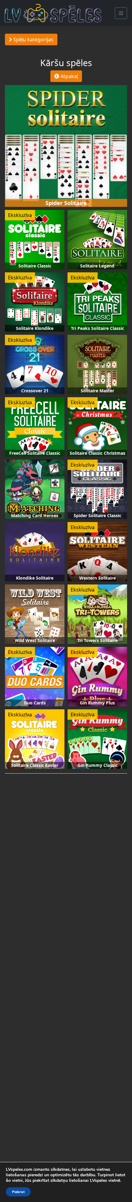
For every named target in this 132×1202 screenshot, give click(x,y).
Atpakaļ (68, 76)
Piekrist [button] (18, 1191)
